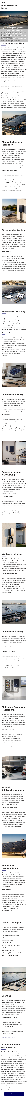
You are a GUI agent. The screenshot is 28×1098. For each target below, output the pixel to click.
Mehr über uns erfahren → (8, 1037)
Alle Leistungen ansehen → (8, 962)
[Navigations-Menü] (25, 5)
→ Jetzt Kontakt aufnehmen (14, 1094)
